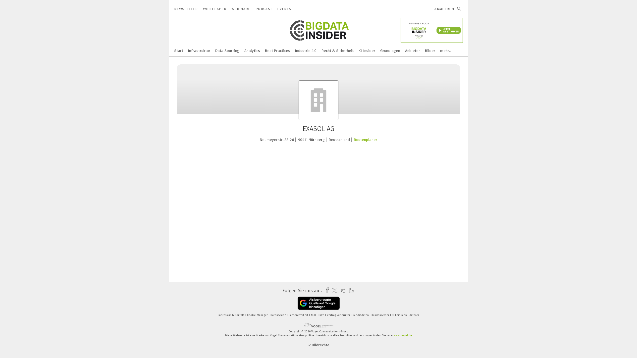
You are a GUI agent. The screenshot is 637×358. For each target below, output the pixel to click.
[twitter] (333, 290)
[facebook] (326, 290)
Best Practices (277, 50)
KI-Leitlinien (400, 315)
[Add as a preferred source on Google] (319, 303)
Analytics (252, 50)
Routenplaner (365, 139)
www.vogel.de (403, 335)
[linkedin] (350, 290)
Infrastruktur (199, 50)
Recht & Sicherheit (337, 50)
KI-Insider (367, 50)
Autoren (415, 315)
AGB (314, 315)
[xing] (342, 290)
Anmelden (444, 9)
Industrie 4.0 (306, 50)
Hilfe (321, 315)
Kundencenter (381, 315)
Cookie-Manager (257, 315)
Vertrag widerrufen (339, 315)
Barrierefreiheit (299, 315)
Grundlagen (390, 50)
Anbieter (412, 50)
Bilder (430, 50)
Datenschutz (278, 315)
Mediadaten (361, 315)
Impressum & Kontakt (231, 315)
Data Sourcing (227, 50)
